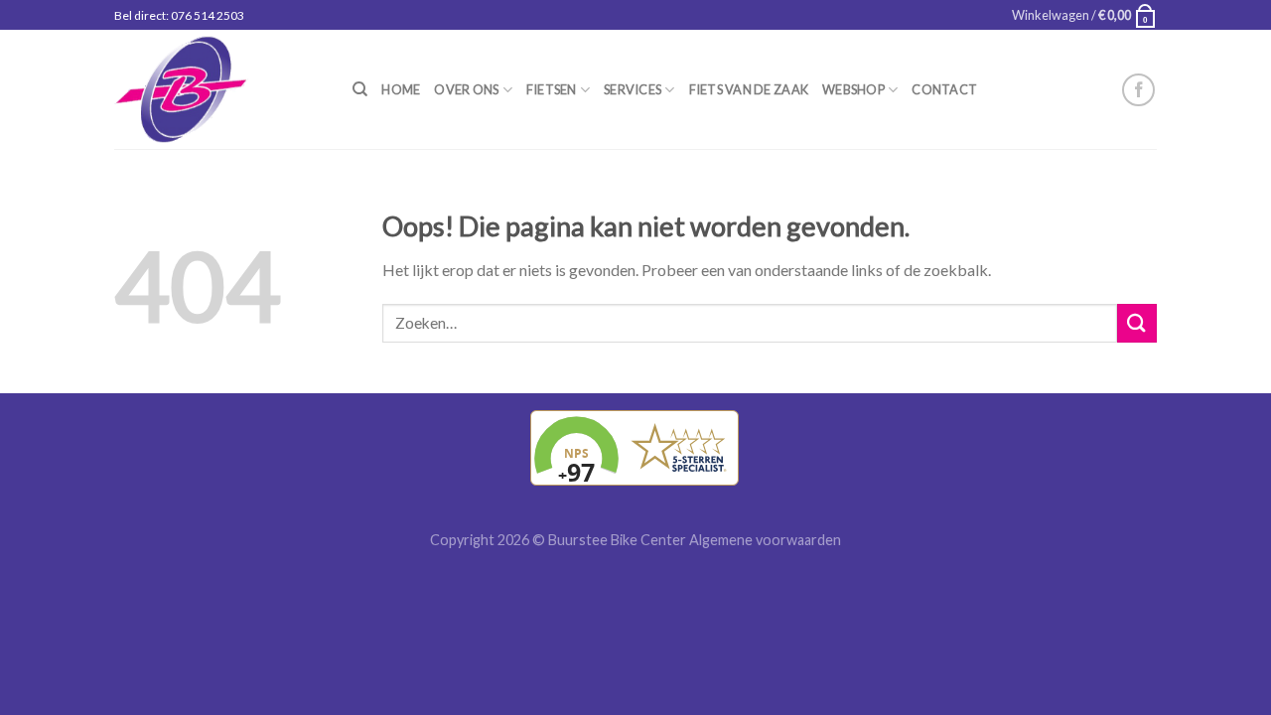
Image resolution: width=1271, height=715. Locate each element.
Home (400, 89)
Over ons (466, 89)
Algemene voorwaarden (765, 539)
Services (632, 89)
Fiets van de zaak (748, 89)
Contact (944, 89)
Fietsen (551, 89)
